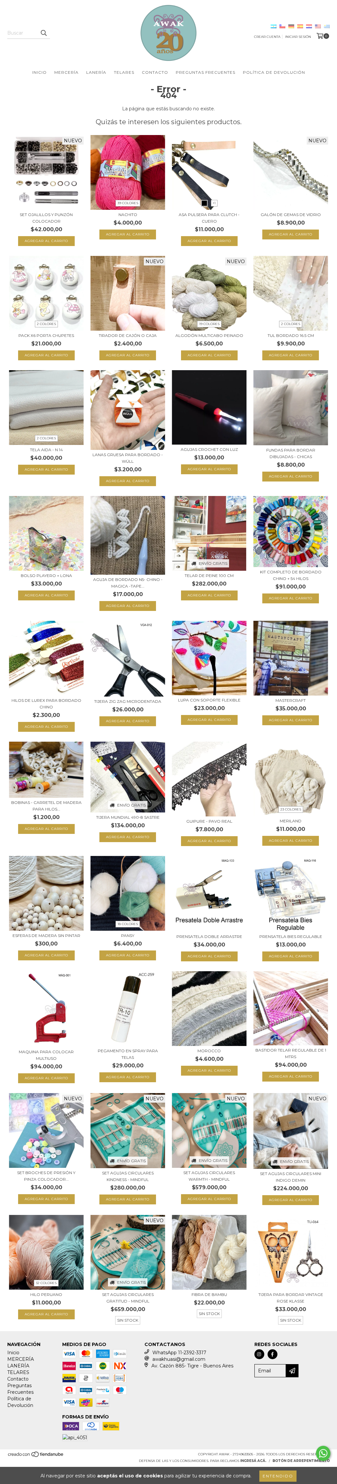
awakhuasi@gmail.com (178, 1359)
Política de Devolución (274, 72)
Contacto (155, 72)
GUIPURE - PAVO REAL (209, 821)
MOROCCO (209, 1050)
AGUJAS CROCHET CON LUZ (209, 449)
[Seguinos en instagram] (259, 1354)
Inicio (39, 72)
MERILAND (290, 820)
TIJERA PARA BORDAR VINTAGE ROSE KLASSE (290, 1298)
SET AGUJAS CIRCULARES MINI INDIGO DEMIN (290, 1177)
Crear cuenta (267, 37)
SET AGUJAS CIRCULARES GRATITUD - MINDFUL (128, 1298)
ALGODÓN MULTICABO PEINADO (209, 335)
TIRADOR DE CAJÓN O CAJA (128, 335)
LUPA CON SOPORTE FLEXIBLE (209, 700)
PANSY (127, 935)
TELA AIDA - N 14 (46, 449)
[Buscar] (43, 33)
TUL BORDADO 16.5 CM (291, 335)
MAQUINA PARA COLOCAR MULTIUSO (46, 1055)
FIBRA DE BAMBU (209, 1294)
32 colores (46, 1283)
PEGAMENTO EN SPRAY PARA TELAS (128, 1054)
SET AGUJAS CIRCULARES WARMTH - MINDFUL (209, 1176)
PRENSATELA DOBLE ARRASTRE (209, 936)
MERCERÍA (66, 72)
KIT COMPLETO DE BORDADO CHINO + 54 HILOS (291, 575)
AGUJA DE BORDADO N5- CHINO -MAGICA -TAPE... (128, 583)
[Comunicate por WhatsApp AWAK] (323, 1453)
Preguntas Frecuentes (205, 72)
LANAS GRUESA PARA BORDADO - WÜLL (127, 458)
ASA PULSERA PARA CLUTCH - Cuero (209, 218)
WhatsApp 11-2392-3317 (179, 1353)
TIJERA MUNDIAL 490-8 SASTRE (128, 817)
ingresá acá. (253, 1461)
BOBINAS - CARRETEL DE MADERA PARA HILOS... (46, 805)
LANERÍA (96, 72)
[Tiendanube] (36, 1456)
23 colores (290, 809)
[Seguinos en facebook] (272, 1354)
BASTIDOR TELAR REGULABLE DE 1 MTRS (290, 1053)
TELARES (124, 72)
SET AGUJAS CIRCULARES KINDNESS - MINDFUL (128, 1176)
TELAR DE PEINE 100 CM (209, 575)
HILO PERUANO (46, 1294)
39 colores (127, 203)
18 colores (127, 924)
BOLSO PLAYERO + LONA (46, 575)
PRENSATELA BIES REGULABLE (290, 936)
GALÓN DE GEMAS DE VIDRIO (291, 214)
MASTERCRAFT (290, 700)
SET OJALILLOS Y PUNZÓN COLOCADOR (46, 218)
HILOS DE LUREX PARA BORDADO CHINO (46, 703)
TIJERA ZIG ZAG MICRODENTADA (127, 701)
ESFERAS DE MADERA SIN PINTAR (46, 935)
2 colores (46, 324)
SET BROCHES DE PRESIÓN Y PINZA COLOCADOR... (46, 1176)
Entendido (278, 1475)
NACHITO (127, 214)
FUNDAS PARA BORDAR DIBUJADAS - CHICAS (290, 453)
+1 (214, 203)
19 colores (209, 324)
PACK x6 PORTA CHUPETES (46, 335)
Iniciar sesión (298, 37)
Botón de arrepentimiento (301, 1461)
